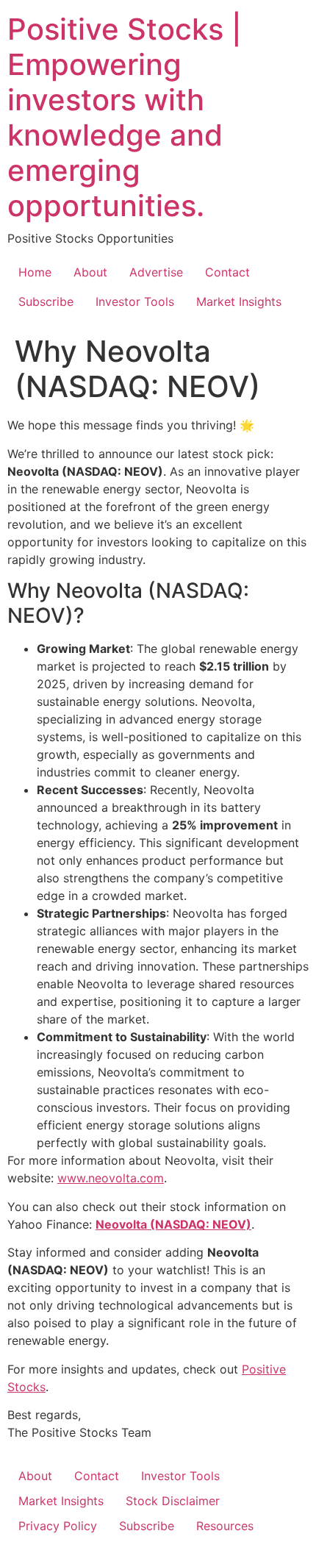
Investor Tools (135, 301)
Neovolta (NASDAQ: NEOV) (173, 1224)
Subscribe (45, 301)
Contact (227, 272)
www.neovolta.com (110, 1178)
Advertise (156, 272)
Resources (225, 1525)
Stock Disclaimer (173, 1500)
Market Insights (238, 301)
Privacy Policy (57, 1525)
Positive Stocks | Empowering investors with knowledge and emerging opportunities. (124, 117)
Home (34, 272)
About (90, 272)
